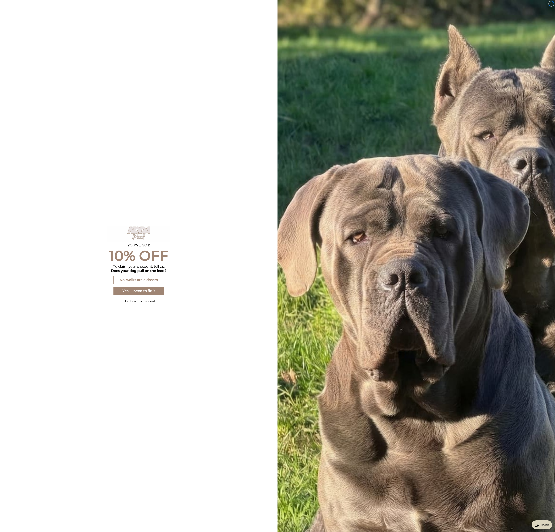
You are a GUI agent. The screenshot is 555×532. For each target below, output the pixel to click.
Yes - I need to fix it (138, 291)
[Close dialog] (551, 3)
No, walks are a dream (139, 280)
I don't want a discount (138, 301)
